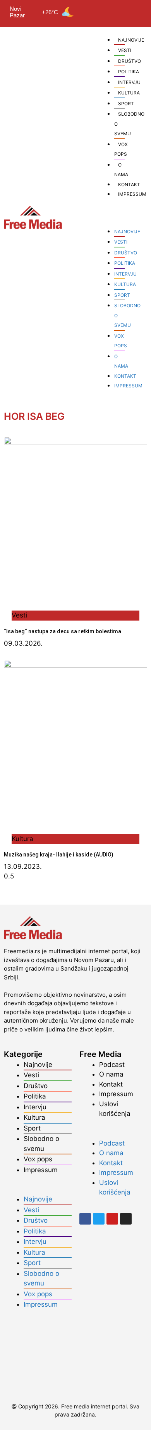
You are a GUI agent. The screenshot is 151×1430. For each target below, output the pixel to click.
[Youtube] (123, 11)
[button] (109, 214)
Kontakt (125, 376)
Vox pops (38, 1159)
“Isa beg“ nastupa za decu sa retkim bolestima (62, 631)
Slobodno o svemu (41, 1143)
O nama (111, 1074)
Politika (124, 263)
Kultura (125, 284)
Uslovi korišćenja (114, 1109)
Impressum (41, 1170)
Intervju (125, 274)
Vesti (124, 50)
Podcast (112, 1064)
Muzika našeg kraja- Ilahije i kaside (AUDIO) (58, 854)
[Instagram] (134, 11)
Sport (126, 103)
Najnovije (127, 231)
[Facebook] (99, 11)
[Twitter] (111, 11)
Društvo (125, 253)
